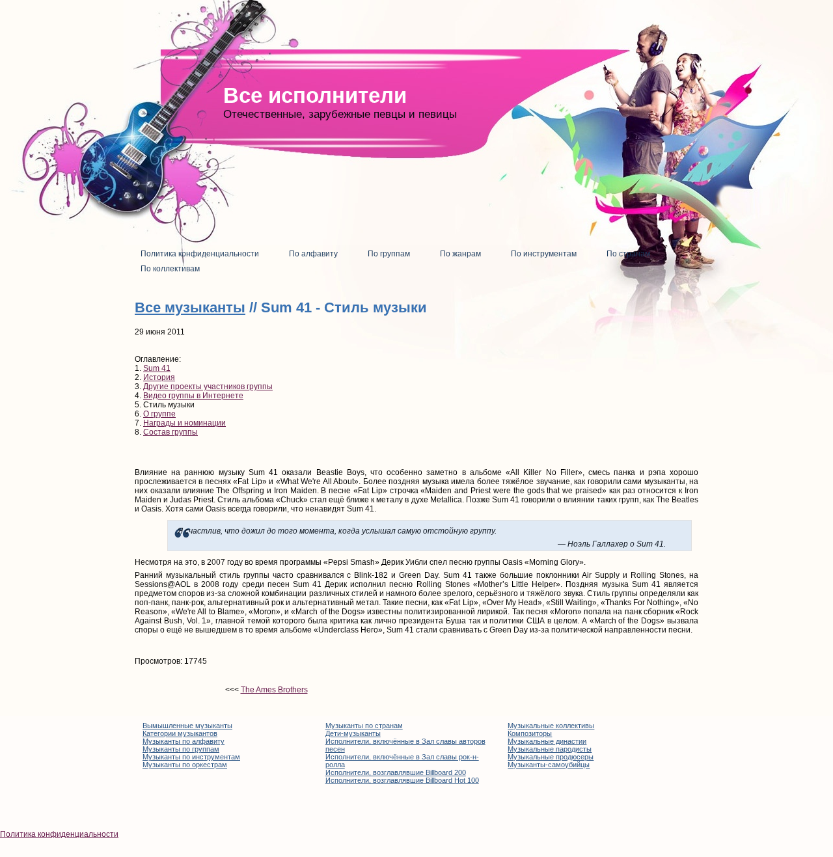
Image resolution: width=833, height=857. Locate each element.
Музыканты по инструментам (191, 757)
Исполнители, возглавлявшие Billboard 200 (395, 772)
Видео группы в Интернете (193, 395)
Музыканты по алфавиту (184, 741)
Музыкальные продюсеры (551, 757)
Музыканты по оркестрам (185, 765)
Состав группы (170, 432)
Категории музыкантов (180, 733)
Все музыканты (190, 307)
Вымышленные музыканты (187, 725)
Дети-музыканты (353, 733)
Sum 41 (157, 368)
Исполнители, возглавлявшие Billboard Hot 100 (402, 780)
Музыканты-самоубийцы (549, 765)
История (159, 377)
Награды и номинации (184, 423)
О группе (159, 413)
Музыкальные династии (547, 741)
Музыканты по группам (181, 749)
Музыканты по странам (364, 725)
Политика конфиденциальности (59, 834)
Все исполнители (315, 95)
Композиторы (530, 733)
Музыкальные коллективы (551, 725)
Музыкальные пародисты (550, 749)
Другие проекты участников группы (208, 386)
